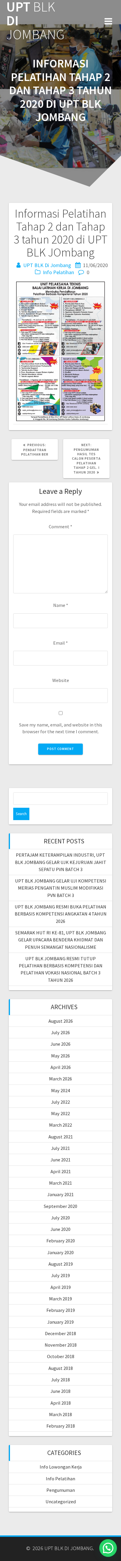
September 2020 (60, 1206)
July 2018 (60, 1380)
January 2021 (60, 1194)
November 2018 (61, 1345)
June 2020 (60, 1229)
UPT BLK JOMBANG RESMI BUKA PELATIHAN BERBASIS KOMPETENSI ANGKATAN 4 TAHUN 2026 (61, 914)
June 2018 (60, 1391)
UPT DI (35, 20)
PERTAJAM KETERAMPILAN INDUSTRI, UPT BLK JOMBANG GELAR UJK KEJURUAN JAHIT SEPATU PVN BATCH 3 (60, 862)
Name (60, 605)
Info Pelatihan (58, 272)
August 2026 (60, 1021)
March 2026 (60, 1079)
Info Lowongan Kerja (61, 1467)
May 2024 (60, 1090)
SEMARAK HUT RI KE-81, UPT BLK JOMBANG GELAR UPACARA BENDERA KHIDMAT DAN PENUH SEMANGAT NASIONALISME (60, 940)
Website (60, 680)
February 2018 (60, 1426)
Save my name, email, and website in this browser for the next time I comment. (60, 728)
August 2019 (60, 1264)
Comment (60, 526)
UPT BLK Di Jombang (47, 265)
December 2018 (60, 1333)
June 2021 (60, 1160)
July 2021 (60, 1148)
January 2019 (60, 1322)
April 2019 (61, 1287)
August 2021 (60, 1137)
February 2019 (60, 1310)
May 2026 (60, 1056)
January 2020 (60, 1252)
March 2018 (60, 1414)
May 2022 (60, 1113)
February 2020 (60, 1241)
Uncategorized (61, 1501)
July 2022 (60, 1102)
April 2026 (61, 1067)
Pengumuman (60, 1490)
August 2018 (60, 1368)
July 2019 (60, 1275)
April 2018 (61, 1403)
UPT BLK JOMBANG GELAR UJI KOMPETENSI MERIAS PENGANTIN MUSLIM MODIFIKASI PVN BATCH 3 (60, 888)
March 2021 (60, 1183)
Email (60, 643)
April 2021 (61, 1171)
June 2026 (60, 1044)
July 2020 (60, 1218)
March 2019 (60, 1299)
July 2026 (60, 1032)
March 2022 (60, 1125)
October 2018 (60, 1356)
